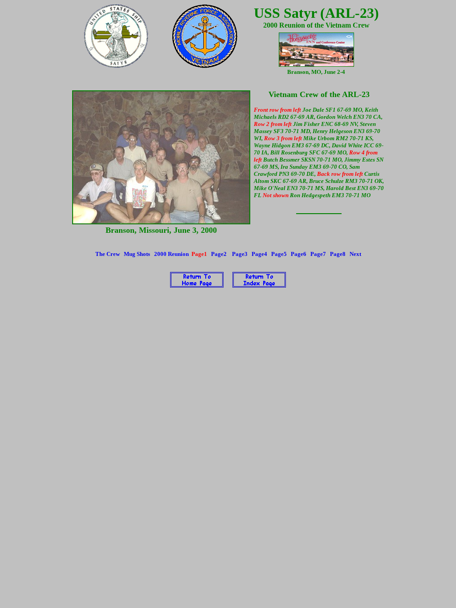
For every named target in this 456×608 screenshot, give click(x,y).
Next (355, 254)
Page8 (338, 254)
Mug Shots (137, 254)
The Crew (107, 254)
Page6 (298, 254)
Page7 (318, 254)
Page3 (240, 254)
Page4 (259, 254)
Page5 (279, 254)
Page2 (219, 254)
